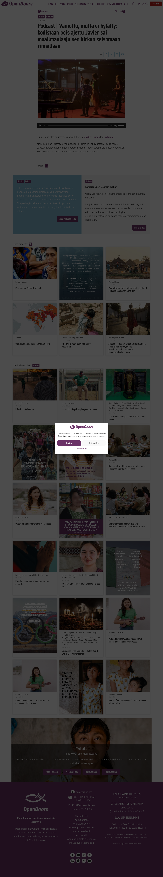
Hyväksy (69, 443)
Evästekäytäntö (82, 448)
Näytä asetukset (94, 443)
